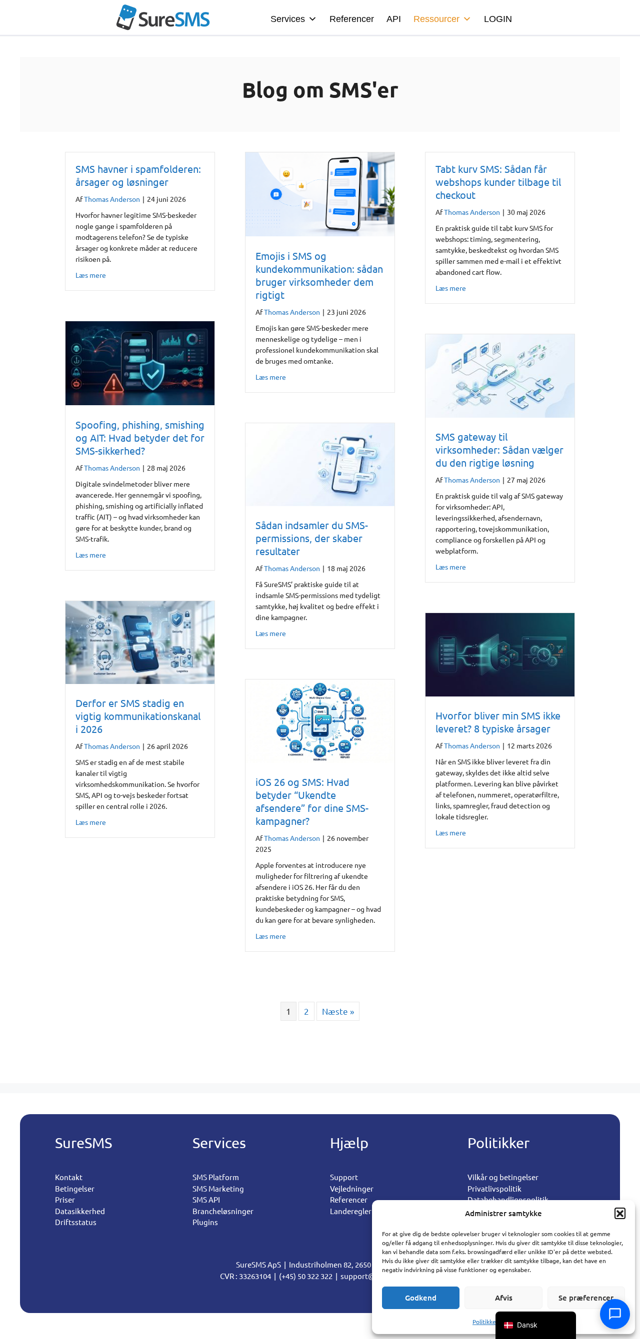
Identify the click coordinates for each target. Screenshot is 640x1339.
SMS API (206, 1199)
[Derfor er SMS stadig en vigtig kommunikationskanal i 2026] (140, 680)
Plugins (205, 1222)
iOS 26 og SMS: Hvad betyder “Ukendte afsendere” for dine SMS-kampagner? (312, 801)
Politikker (485, 1322)
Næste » (338, 1011)
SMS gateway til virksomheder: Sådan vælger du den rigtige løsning (500, 449)
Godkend (420, 1298)
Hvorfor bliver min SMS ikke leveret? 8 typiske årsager (498, 721)
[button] (620, 1213)
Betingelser (74, 1188)
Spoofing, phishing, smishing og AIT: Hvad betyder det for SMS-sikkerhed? (140, 437)
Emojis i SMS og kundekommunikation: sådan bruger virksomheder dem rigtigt (319, 275)
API (393, 19)
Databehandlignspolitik (508, 1199)
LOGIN (498, 19)
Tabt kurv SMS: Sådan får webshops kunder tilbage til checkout (498, 181)
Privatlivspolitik (495, 1188)
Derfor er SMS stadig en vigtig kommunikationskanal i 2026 (138, 715)
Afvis (503, 1298)
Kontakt (68, 1177)
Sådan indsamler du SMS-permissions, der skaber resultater (312, 538)
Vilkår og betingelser (503, 1177)
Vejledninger (352, 1188)
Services (287, 19)
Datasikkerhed (80, 1211)
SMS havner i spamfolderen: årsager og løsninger (138, 175)
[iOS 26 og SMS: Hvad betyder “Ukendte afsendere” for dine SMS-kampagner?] (320, 759)
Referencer (352, 19)
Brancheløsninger (223, 1211)
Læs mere (91, 274)
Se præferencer (586, 1298)
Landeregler (351, 1211)
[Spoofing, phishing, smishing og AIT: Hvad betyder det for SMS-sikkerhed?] (140, 401)
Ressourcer (437, 19)
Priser (65, 1199)
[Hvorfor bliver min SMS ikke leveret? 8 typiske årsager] (500, 692)
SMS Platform (215, 1177)
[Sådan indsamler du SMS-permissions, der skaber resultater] (320, 502)
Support (344, 1177)
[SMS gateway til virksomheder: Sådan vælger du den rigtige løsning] (500, 414)
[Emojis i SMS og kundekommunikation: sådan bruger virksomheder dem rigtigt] (320, 232)
